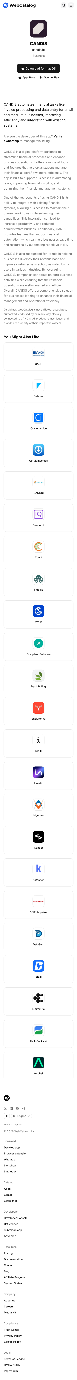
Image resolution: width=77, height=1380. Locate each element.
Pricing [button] (8, 1253)
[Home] (19, 5)
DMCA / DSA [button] (12, 1364)
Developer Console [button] (15, 1218)
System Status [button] (13, 1283)
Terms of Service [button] (14, 1358)
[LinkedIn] (11, 1108)
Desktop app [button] (12, 1147)
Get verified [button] (11, 1224)
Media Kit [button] (10, 1312)
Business (39, 56)
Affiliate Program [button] (14, 1277)
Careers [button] (9, 1306)
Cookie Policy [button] (12, 1341)
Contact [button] (9, 1265)
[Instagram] (23, 1108)
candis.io (38, 50)
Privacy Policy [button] (13, 1335)
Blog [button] (7, 1271)
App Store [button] (28, 77)
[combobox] (21, 1116)
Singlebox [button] (10, 1171)
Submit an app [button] (13, 1230)
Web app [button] (9, 1159)
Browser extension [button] (15, 1153)
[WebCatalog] (7, 1098)
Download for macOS (40, 68)
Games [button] (8, 1194)
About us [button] (9, 1300)
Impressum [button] (11, 1370)
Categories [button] (11, 1200)
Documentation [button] (13, 1259)
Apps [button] (7, 1188)
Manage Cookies (12, 1124)
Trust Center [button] (11, 1329)
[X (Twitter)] (5, 1108)
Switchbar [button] (10, 1165)
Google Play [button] (51, 77)
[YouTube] (17, 1108)
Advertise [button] (10, 1236)
